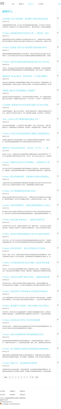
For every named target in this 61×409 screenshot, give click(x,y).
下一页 (31, 377)
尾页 (37, 377)
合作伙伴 (2, 394)
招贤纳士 (12, 391)
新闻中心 (31, 4)
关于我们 (40, 4)
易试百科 (22, 391)
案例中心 (21, 4)
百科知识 (22, 394)
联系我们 (12, 394)
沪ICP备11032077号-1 (6, 402)
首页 (13, 4)
